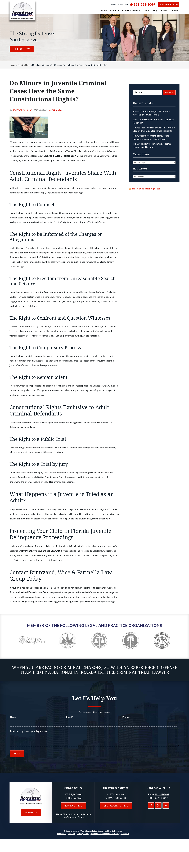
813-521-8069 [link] (144, 4)
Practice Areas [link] (130, 10)
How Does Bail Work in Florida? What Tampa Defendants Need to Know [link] (151, 137)
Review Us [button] (31, 812)
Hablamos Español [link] (169, 4)
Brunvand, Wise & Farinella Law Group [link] (87, 831)
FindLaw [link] (125, 833)
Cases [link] (146, 10)
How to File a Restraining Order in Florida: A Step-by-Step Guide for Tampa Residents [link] (154, 129)
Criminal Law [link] (55, 109)
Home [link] (104, 10)
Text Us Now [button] (21, 49)
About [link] (113, 10)
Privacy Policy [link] (83, 833)
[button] (151, 805)
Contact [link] (175, 10)
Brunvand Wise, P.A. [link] (22, 109)
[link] (22, 10)
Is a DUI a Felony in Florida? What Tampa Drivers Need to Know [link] (152, 145)
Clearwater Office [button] (116, 805)
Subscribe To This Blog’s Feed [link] (146, 188)
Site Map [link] (71, 833)
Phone (125, 717)
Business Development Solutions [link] (105, 833)
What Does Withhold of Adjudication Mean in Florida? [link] (153, 121)
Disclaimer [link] (61, 833)
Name (13, 717)
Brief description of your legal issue (28, 731)
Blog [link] (155, 10)
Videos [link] (164, 10)
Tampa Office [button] (73, 805)
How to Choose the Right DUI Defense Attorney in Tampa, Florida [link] (151, 113)
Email (69, 717)
